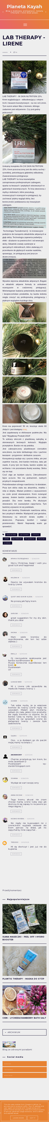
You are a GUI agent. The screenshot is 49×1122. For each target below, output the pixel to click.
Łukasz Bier (16, 682)
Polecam (41, 539)
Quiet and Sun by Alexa (21, 597)
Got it (32, 1118)
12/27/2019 (23, 654)
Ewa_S (14, 654)
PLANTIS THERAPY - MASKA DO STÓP (23, 979)
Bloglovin (8, 1075)
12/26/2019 (35, 559)
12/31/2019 (30, 819)
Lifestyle (35, 534)
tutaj (25, 429)
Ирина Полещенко (20, 559)
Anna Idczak (16, 795)
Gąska (14, 736)
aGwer (14, 701)
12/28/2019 (25, 778)
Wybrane (7, 543)
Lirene (6, 539)
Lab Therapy (24, 534)
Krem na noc (11, 534)
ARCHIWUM (13, 1032)
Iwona (14, 632)
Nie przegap (17, 539)
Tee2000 (14, 842)
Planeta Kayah (24, 6)
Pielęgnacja (29, 539)
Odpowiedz (16, 570)
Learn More (18, 1118)
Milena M (15, 578)
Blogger (7, 1063)
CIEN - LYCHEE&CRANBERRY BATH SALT (24, 1018)
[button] (24, 24)
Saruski (14, 613)
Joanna (14, 778)
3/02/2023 (25, 842)
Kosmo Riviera (18, 819)
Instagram (8, 1069)
